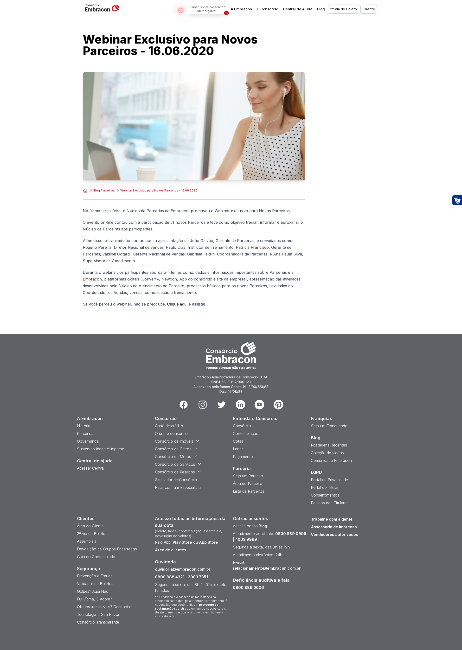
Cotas (238, 441)
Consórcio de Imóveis (174, 441)
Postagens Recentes (329, 445)
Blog (321, 9)
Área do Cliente (90, 525)
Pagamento (243, 456)
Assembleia (86, 541)
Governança (88, 441)
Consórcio (242, 425)
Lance (238, 448)
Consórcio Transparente (98, 622)
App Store (208, 542)
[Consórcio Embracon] (85, 190)
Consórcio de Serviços (175, 464)
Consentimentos (325, 495)
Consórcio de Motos (173, 456)
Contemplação (245, 433)
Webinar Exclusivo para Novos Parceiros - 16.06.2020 (158, 190)
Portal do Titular (325, 487)
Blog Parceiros (104, 190)
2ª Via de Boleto (343, 9)
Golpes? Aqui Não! (93, 591)
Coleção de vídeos (327, 452)
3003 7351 (198, 576)
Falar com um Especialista (178, 487)
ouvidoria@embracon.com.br (183, 569)
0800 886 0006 (248, 587)
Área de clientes (170, 550)
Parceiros (85, 433)
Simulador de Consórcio (176, 479)
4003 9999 (246, 539)
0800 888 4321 (169, 576)
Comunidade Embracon (331, 460)
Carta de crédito (169, 425)
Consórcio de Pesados (175, 472)
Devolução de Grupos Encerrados (107, 549)
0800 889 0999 (290, 533)
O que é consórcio (171, 433)
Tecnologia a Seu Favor (98, 614)
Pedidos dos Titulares (329, 502)
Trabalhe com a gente (332, 519)
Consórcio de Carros (173, 448)
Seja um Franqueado (329, 425)
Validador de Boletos (95, 583)
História (83, 425)
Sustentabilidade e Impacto (100, 448)
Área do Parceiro (247, 483)
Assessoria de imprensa (334, 526)
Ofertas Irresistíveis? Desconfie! (104, 606)
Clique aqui (177, 304)
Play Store (182, 542)
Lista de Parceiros (248, 491)
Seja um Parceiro (248, 475)
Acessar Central (90, 468)
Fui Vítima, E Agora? (94, 599)
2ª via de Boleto (91, 533)
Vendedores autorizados (334, 534)
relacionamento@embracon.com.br (267, 568)
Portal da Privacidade (329, 479)
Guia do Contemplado (96, 556)
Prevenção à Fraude (95, 576)
